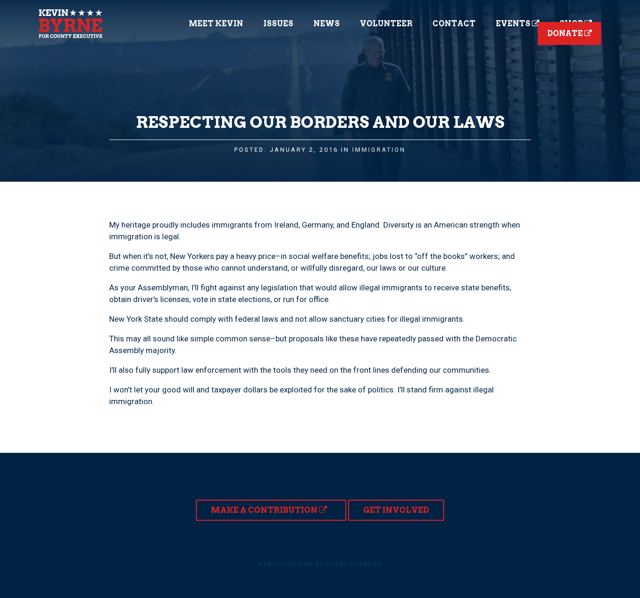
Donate (565, 33)
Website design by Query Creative (320, 564)
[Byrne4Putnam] (70, 23)
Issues (278, 23)
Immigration (379, 149)
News (326, 23)
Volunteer (386, 23)
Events (514, 23)
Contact (454, 23)
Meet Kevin (216, 23)
